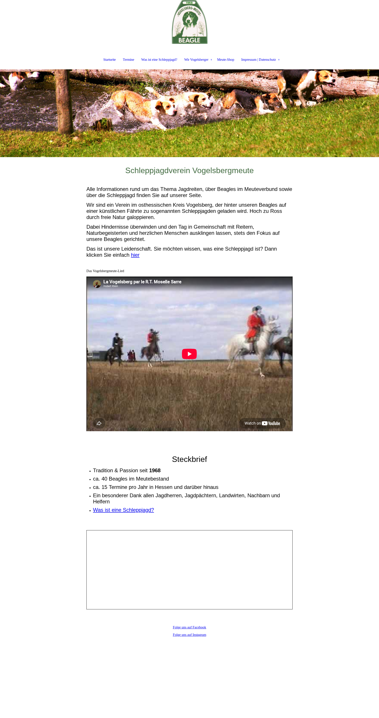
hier (135, 255)
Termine (128, 59)
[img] (189, 22)
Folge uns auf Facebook (189, 627)
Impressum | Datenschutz (258, 59)
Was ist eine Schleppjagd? (159, 59)
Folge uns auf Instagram (189, 635)
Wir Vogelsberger (196, 59)
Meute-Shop (225, 59)
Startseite (109, 59)
